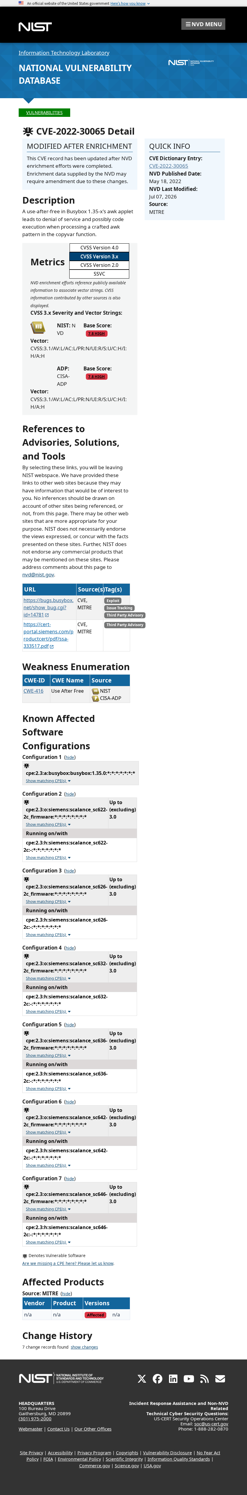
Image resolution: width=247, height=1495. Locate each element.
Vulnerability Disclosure (167, 1453)
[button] (203, 24)
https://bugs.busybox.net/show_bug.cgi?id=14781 (48, 607)
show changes (84, 1347)
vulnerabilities (44, 112)
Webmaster (30, 1429)
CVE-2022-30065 (168, 165)
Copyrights (127, 1453)
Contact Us (58, 1429)
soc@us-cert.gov (211, 1424)
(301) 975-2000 (35, 1418)
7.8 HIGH (96, 333)
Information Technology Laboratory (64, 52)
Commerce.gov (94, 1465)
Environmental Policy (79, 1459)
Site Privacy (31, 1453)
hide (70, 757)
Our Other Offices (92, 1429)
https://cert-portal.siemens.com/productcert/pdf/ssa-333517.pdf (48, 635)
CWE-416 (33, 691)
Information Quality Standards (179, 1459)
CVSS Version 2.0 (99, 265)
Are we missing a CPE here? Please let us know (67, 1263)
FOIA (48, 1459)
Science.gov (127, 1465)
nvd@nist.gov (38, 574)
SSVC (99, 273)
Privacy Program (94, 1453)
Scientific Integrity (124, 1459)
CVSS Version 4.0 (99, 247)
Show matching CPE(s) (46, 780)
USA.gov (152, 1465)
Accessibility (60, 1453)
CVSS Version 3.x (99, 256)
